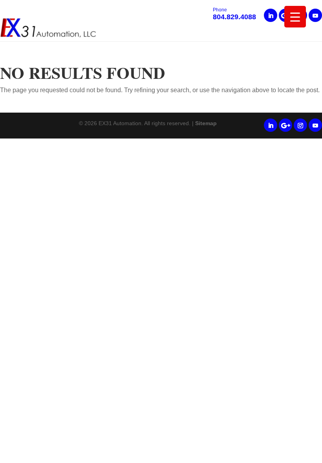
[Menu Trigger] (295, 16)
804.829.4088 (234, 14)
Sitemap (206, 123)
